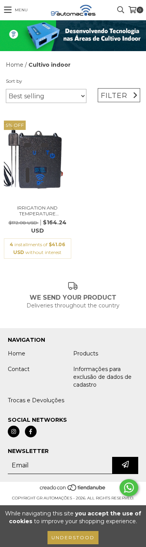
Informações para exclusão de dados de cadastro (102, 377)
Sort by (14, 81)
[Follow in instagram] (13, 431)
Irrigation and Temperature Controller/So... (37, 211)
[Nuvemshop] (73, 490)
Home (14, 64)
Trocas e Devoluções (36, 400)
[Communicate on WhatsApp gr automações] (129, 487)
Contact (19, 369)
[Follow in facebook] (31, 431)
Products (85, 353)
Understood (73, 537)
